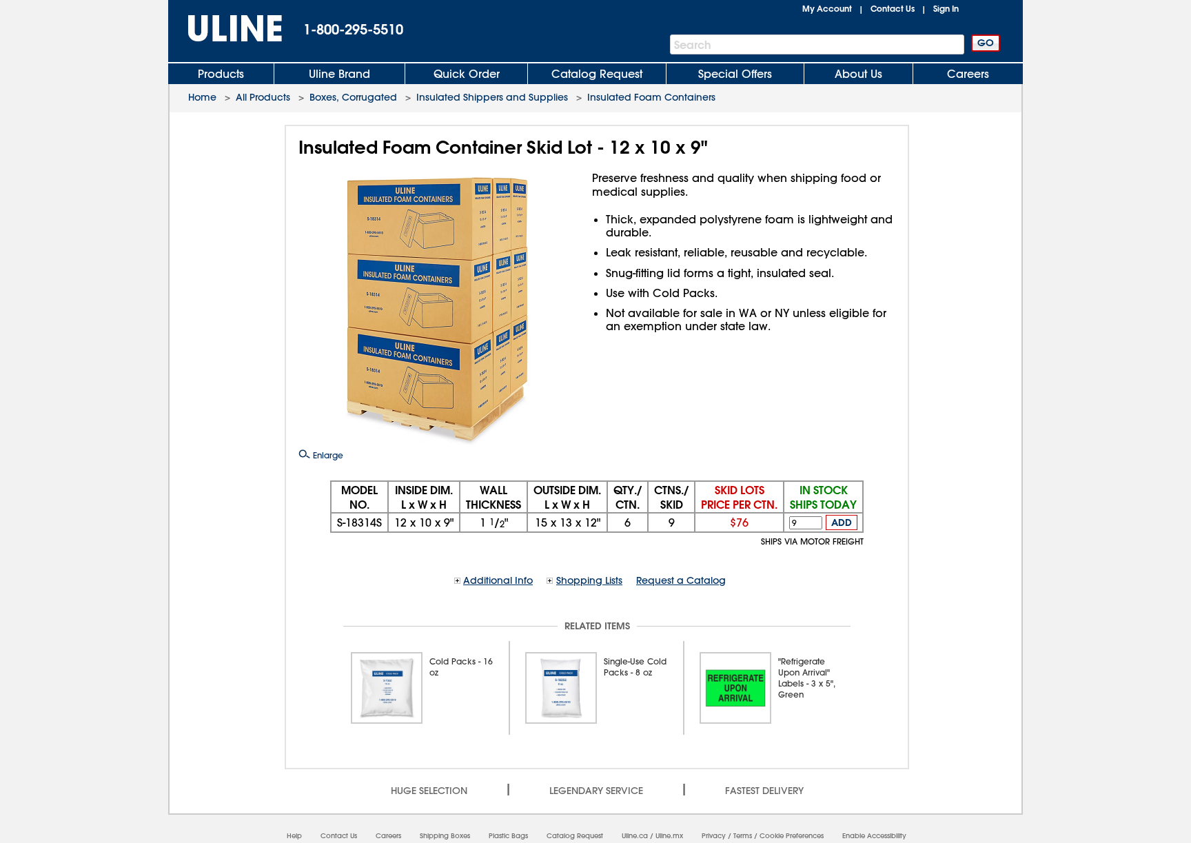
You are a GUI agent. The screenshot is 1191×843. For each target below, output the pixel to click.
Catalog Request (596, 74)
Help (294, 835)
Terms (742, 835)
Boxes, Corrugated (353, 97)
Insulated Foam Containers (651, 97)
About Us (858, 74)
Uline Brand (339, 74)
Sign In (946, 8)
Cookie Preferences (792, 835)
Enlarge (326, 454)
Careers (968, 74)
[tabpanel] (423, 688)
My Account (827, 8)
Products (221, 74)
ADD (841, 522)
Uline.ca (635, 835)
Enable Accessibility (874, 835)
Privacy (714, 835)
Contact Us (893, 8)
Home (202, 97)
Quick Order (467, 74)
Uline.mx (669, 835)
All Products (263, 97)
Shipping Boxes (445, 835)
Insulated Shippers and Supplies (492, 97)
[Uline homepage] (225, 28)
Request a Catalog (681, 580)
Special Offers (735, 74)
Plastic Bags (508, 835)
